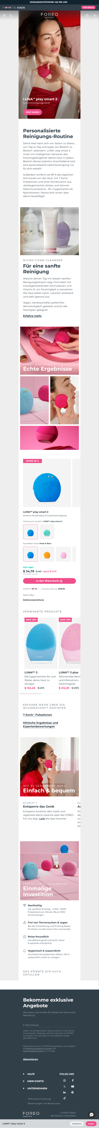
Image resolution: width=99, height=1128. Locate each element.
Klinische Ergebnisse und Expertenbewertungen (40, 724)
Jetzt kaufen (32, 112)
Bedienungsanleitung (33, 600)
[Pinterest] (72, 1092)
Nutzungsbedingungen (33, 1051)
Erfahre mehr (32, 315)
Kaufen (91, 1124)
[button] (91, 1114)
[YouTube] (72, 1086)
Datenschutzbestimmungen (39, 1048)
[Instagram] (64, 1080)
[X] (64, 1086)
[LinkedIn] (64, 1092)
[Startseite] (49, 15)
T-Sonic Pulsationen (37, 714)
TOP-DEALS (88, 7)
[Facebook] (72, 1080)
